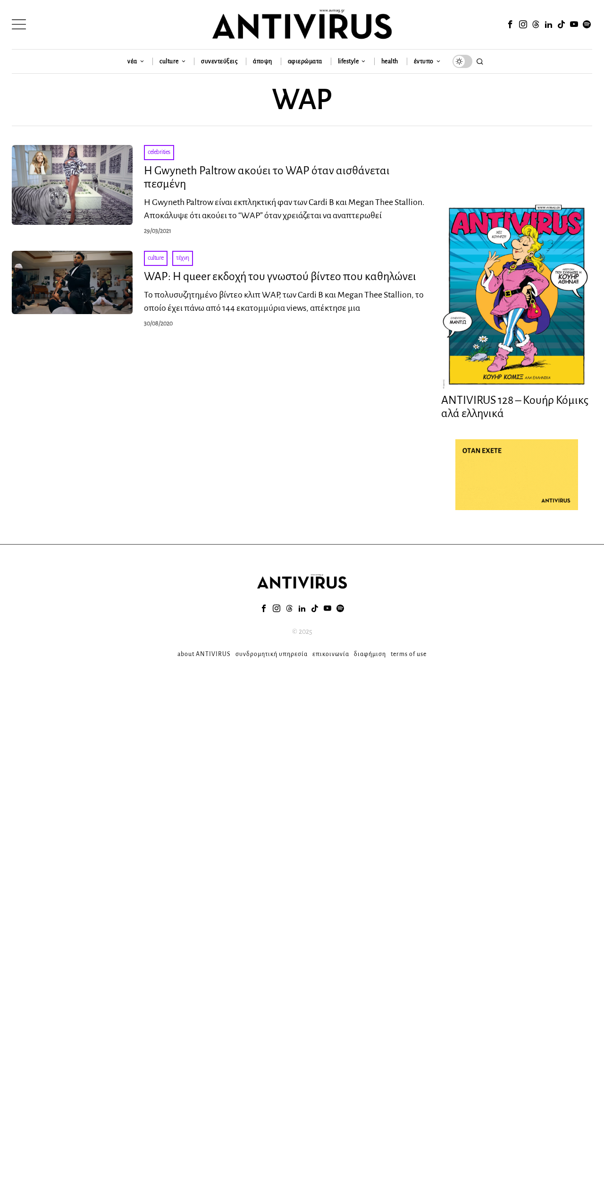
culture (156, 258)
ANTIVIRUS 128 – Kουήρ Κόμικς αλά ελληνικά (514, 407)
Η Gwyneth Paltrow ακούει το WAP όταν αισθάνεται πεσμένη (267, 177)
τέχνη (182, 258)
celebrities (159, 152)
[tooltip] (510, 24)
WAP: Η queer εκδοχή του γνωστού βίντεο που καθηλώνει (280, 276)
